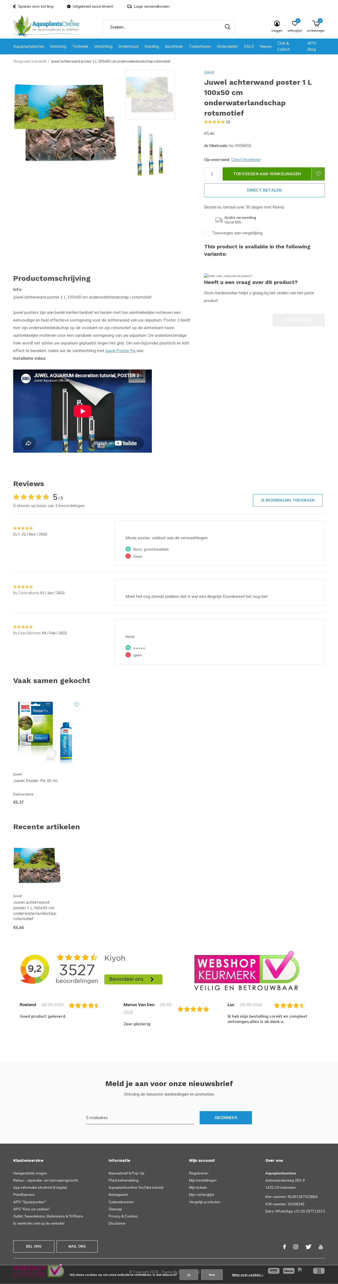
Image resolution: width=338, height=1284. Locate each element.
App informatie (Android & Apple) (40, 1187)
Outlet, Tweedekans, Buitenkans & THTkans (48, 1216)
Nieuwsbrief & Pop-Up (126, 1173)
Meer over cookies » (247, 1275)
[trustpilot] (247, 970)
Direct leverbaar (246, 159)
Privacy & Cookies (123, 1216)
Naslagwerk (118, 1194)
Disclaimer (117, 1223)
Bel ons (33, 1246)
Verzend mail (298, 320)
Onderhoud (128, 46)
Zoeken (227, 27)
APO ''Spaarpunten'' (29, 1202)
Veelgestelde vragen (30, 1173)
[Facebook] (284, 1247)
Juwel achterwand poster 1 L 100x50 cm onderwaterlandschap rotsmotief (34, 910)
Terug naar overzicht (29, 61)
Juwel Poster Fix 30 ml (35, 780)
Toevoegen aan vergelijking (237, 232)
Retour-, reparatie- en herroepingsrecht (45, 1180)
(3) (228, 122)
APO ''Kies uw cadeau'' (31, 1209)
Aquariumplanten (28, 46)
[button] (163, 95)
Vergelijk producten (204, 1202)
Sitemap (115, 1209)
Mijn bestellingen (203, 1180)
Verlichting (103, 46)
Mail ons (77, 1246)
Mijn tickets (198, 1187)
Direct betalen (264, 190)
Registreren (198, 1173)
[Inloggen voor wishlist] (318, 174)
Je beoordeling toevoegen (287, 500)
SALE (249, 46)
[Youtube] (321, 1247)
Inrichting (58, 46)
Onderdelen (227, 46)
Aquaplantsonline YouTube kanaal (136, 1187)
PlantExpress (24, 1194)
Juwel (209, 71)
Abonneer (225, 1117)
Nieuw (265, 46)
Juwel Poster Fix (120, 350)
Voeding (151, 46)
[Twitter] (308, 1247)
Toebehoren (200, 46)
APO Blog (311, 46)
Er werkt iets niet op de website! (38, 1223)
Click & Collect (283, 46)
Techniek (80, 46)
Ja (188, 1275)
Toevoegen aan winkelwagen (267, 173)
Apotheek (174, 46)
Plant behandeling (123, 1180)
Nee (212, 1275)
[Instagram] (295, 1247)
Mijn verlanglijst (201, 1194)
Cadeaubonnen (121, 1202)
